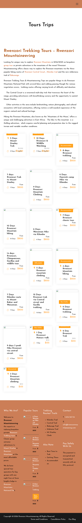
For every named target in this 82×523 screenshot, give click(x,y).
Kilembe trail (52, 72)
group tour (8, 66)
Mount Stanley (10, 448)
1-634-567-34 (70, 417)
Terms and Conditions (39, 519)
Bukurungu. (14, 75)
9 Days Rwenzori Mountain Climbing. (36, 464)
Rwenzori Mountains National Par (9, 487)
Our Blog (72, 519)
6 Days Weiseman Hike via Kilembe (41, 231)
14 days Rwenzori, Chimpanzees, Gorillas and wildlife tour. (14, 258)
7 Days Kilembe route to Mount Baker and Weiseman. (14, 300)
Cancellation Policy (58, 519)
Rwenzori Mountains (42, 62)
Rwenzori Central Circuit (35, 72)
